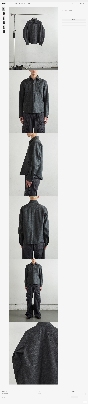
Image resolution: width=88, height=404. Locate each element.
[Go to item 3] (3, 18)
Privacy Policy (4, 396)
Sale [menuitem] (25, 3)
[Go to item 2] (3, 13)
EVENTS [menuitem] (20, 3)
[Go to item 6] (3, 31)
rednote (39, 396)
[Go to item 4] (3, 22)
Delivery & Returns (5, 393)
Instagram (39, 393)
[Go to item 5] (3, 27)
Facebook (39, 397)
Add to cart (73, 19)
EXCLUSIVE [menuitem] (16, 3)
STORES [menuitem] (28, 3)
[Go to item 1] (3, 9)
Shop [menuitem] (11, 3)
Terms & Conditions (5, 397)
